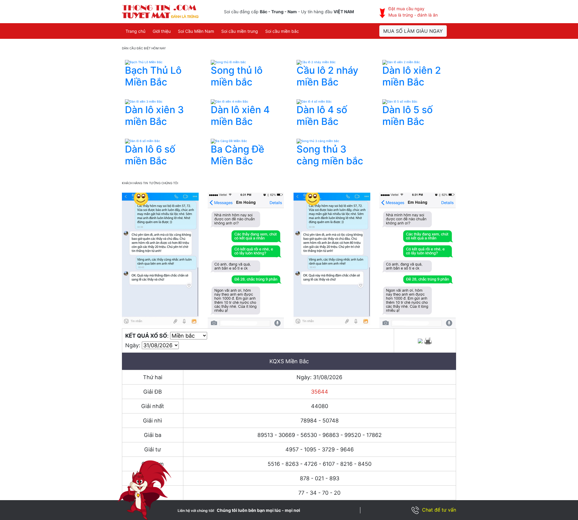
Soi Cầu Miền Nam (196, 31)
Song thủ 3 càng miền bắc (330, 155)
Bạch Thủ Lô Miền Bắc (153, 76)
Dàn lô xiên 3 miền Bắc (154, 115)
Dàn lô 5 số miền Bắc (407, 115)
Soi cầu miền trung (239, 31)
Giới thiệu (162, 31)
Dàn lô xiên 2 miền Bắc (411, 76)
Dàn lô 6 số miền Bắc (150, 155)
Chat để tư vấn (439, 510)
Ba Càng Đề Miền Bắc (237, 155)
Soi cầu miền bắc (282, 31)
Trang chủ (135, 31)
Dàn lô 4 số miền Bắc (322, 115)
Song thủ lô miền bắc (237, 76)
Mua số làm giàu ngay (413, 31)
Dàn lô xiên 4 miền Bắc (240, 115)
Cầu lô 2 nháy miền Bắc (327, 76)
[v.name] (144, 62)
